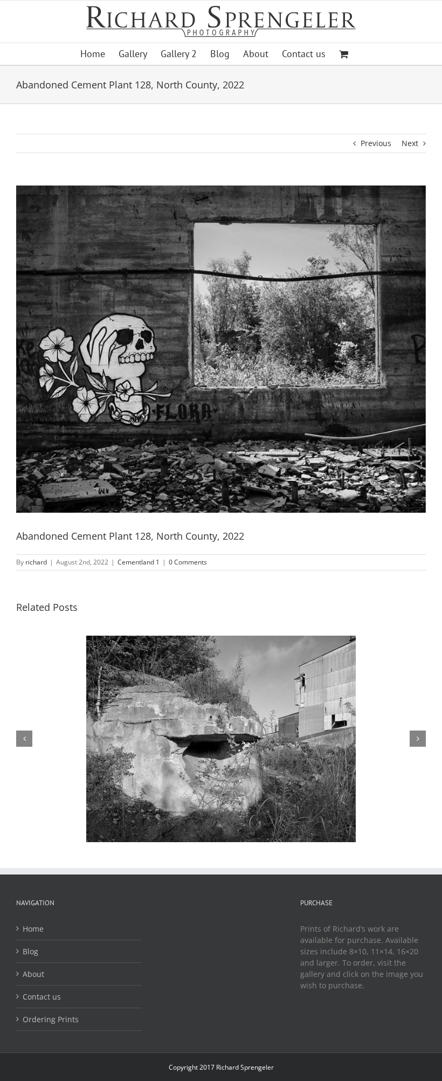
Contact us (42, 997)
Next (410, 143)
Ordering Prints (51, 1019)
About (33, 974)
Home (33, 929)
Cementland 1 (139, 562)
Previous (376, 143)
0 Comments (188, 562)
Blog (30, 951)
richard (36, 562)
